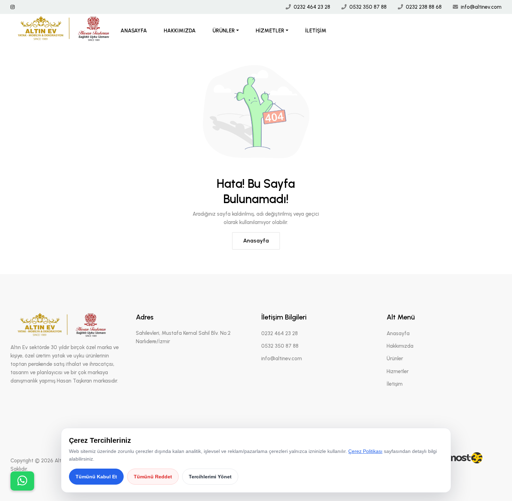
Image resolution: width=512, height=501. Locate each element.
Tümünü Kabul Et (96, 476)
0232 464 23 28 (312, 7)
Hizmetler (270, 31)
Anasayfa (134, 31)
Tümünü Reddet (153, 476)
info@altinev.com (481, 7)
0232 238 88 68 (424, 7)
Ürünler (223, 31)
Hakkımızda (180, 31)
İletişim (315, 31)
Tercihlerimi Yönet (210, 476)
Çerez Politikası (365, 451)
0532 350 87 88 (368, 7)
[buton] (22, 481)
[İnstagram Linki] (12, 7)
